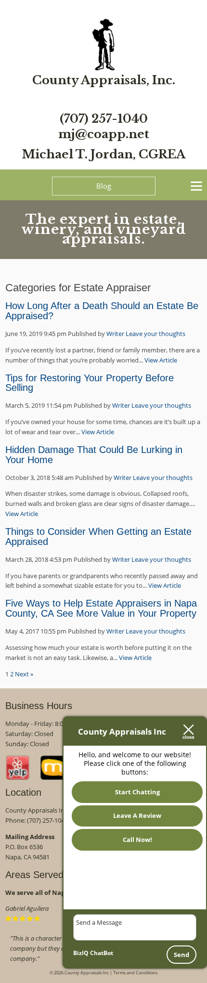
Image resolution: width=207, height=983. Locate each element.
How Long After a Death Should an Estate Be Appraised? (101, 310)
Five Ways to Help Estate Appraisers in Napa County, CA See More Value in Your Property (101, 608)
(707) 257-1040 (104, 119)
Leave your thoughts (155, 333)
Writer (115, 333)
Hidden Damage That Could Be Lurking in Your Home (93, 454)
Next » (24, 674)
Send (181, 954)
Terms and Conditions (135, 973)
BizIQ (81, 953)
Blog (103, 186)
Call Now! (137, 839)
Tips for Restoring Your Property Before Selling (89, 383)
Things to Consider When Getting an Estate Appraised (98, 536)
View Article (160, 360)
